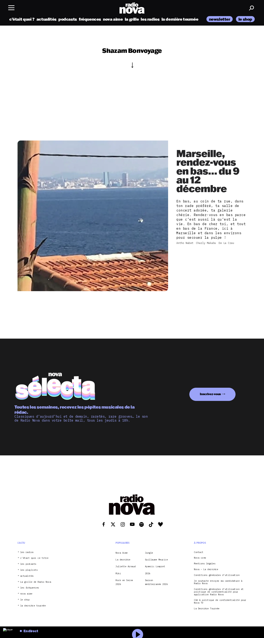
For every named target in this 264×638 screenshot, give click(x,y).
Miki (118, 573)
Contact (198, 552)
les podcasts (28, 564)
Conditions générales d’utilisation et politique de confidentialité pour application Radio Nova (219, 592)
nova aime (113, 19)
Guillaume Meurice (156, 559)
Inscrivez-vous (210, 394)
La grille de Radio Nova (35, 582)
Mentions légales (204, 563)
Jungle (149, 552)
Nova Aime (122, 552)
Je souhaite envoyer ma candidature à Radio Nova (218, 582)
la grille (132, 19)
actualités (47, 19)
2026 (147, 573)
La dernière (123, 559)
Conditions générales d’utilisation (216, 575)
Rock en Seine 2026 (124, 582)
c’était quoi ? (22, 19)
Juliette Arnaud (126, 566)
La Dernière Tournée (206, 608)
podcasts (67, 19)
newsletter (219, 19)
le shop (245, 19)
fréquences (90, 19)
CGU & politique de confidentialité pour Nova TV (220, 601)
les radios (150, 19)
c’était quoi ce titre (34, 558)
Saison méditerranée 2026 (156, 582)
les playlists (29, 570)
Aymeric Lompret (155, 566)
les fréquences (29, 587)
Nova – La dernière (206, 569)
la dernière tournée (179, 19)
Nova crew (200, 557)
